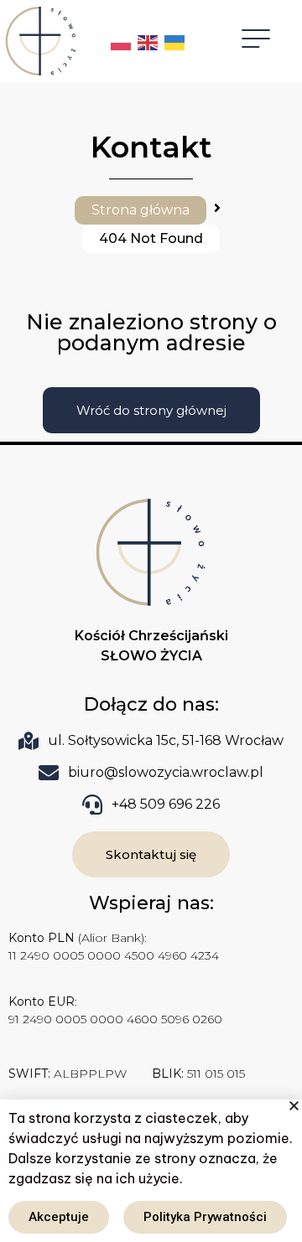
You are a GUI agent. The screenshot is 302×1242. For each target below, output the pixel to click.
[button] (294, 1106)
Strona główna (140, 210)
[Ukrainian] (175, 41)
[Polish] (122, 41)
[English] (148, 41)
